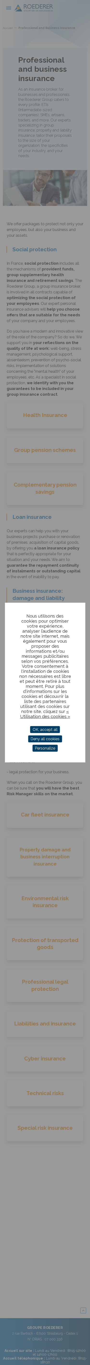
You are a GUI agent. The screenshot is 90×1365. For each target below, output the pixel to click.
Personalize (45, 748)
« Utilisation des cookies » (45, 714)
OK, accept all (45, 729)
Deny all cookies (45, 738)
